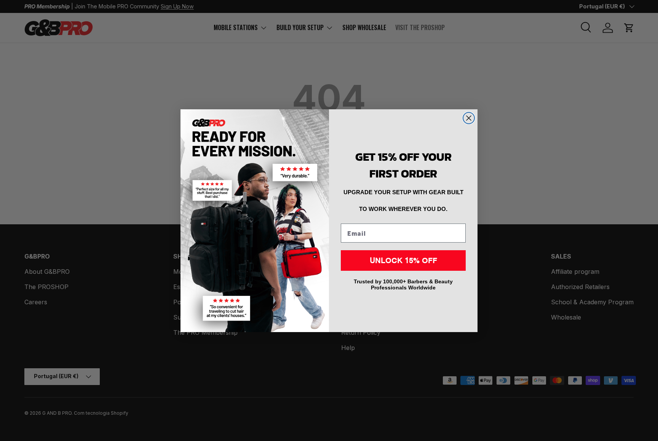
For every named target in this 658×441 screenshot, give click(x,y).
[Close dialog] (468, 118)
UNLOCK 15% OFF (403, 260)
